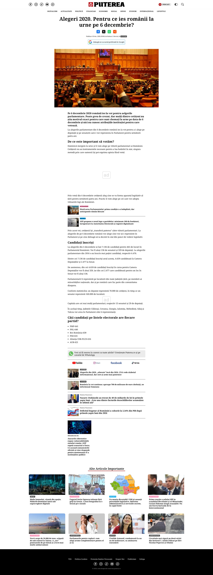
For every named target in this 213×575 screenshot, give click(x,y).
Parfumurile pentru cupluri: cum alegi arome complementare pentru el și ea (87, 540)
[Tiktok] (41, 4)
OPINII (123, 11)
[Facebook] (30, 4)
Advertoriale (75, 535)
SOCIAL (114, 11)
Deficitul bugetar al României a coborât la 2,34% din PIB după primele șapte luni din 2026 (111, 412)
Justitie (112, 535)
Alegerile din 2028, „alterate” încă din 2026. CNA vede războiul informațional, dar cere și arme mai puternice (108, 373)
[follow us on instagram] (96, 363)
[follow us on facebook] (116, 363)
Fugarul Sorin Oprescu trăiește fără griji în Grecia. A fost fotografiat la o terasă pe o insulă (86, 501)
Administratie (154, 535)
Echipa (142, 559)
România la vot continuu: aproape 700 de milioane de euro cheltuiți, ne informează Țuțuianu (112, 385)
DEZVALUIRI (52, 11)
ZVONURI (133, 11)
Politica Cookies (81, 559)
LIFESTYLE (161, 11)
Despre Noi (120, 559)
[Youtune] (47, 4)
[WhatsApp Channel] (52, 4)
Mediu (33, 496)
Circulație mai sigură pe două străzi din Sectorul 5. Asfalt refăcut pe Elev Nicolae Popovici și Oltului (165, 540)
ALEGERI (123, 36)
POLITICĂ (79, 11)
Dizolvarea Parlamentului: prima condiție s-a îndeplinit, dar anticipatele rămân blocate (107, 210)
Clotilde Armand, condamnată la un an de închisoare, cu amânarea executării (125, 540)
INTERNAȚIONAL (147, 11)
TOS (69, 559)
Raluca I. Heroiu (112, 36)
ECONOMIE (103, 11)
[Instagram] (36, 4)
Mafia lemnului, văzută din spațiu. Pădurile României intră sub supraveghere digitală (45, 501)
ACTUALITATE (66, 11)
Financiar (91, 11)
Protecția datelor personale (101, 559)
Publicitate (132, 559)
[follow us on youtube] (77, 363)
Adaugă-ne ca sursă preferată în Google (108, 42)
